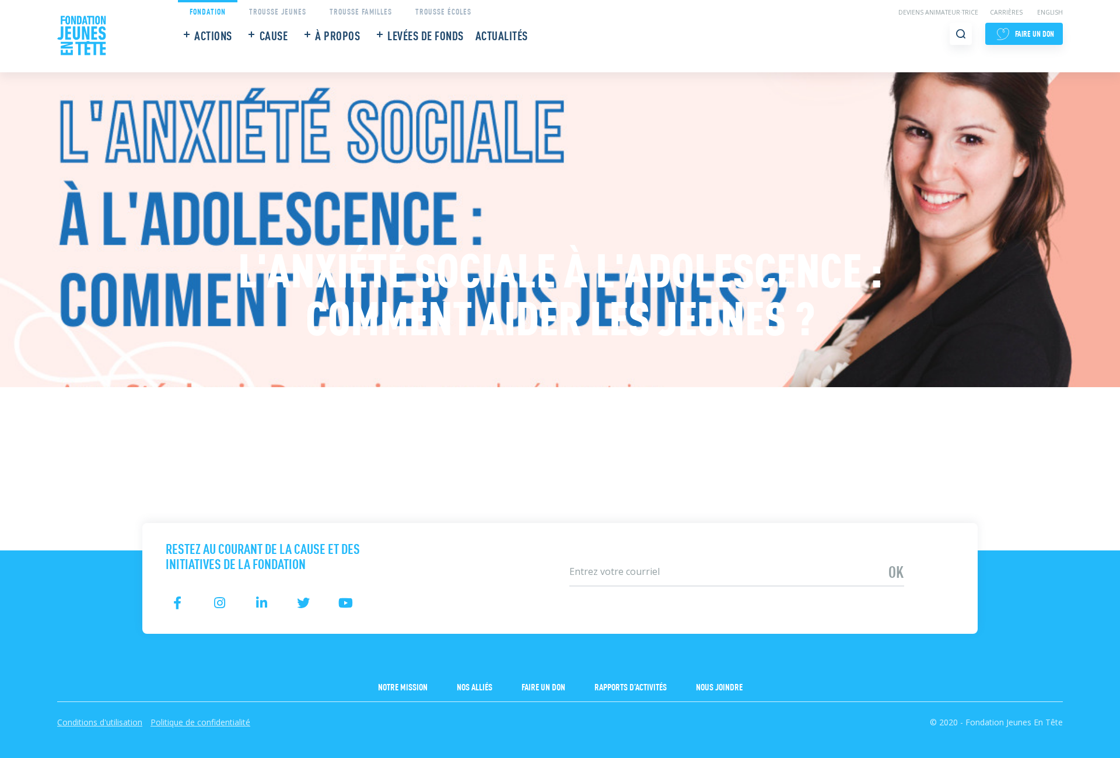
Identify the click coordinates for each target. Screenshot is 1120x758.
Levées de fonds (425, 35)
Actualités (501, 35)
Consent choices (35, 750)
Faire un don (543, 686)
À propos (337, 35)
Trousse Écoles (443, 10)
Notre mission (403, 686)
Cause (274, 35)
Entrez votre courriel (602, 552)
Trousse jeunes (277, 10)
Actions (213, 35)
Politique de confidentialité (200, 722)
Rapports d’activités (630, 686)
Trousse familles (361, 10)
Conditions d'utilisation (99, 722)
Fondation (208, 10)
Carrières (1006, 12)
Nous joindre (719, 686)
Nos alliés (474, 686)
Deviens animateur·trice (938, 12)
